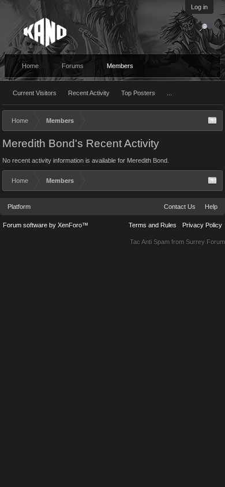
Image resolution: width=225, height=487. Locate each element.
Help (211, 206)
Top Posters (138, 92)
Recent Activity (89, 92)
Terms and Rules (153, 225)
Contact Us (180, 206)
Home (30, 65)
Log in (199, 6)
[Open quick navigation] (212, 120)
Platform (19, 206)
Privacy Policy (202, 225)
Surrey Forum (205, 241)
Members (120, 65)
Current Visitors (35, 92)
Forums (73, 65)
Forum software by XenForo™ (45, 225)
